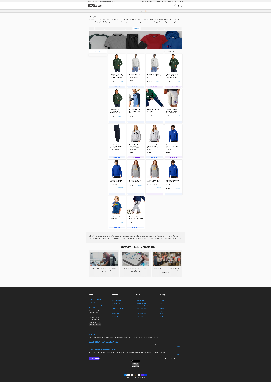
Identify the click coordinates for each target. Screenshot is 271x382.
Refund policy (129, 378)
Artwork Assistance (116, 300)
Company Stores (179, 1)
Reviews (162, 308)
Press (161, 305)
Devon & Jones (179, 28)
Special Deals (148, 1)
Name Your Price (166, 272)
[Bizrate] (269, 381)
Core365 (161, 28)
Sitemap (162, 318)
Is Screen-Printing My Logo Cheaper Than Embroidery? (102, 350)
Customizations (157, 1)
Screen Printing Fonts (141, 313)
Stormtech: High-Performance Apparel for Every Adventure (103, 342)
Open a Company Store (117, 311)
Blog (161, 311)
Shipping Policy (115, 313)
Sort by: (169, 51)
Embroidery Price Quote (118, 305)
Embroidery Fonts (140, 300)
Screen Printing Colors (141, 311)
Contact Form (103, 274)
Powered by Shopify (141, 377)
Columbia (153, 28)
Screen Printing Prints (141, 316)
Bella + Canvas (99, 28)
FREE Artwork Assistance (134, 274)
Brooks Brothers (110, 28)
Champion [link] (136, 28)
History (161, 303)
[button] (108, 5)
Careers (161, 316)
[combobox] (155, 5)
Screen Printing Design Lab (142, 308)
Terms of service (143, 378)
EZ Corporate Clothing (133, 377)
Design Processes (140, 298)
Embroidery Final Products (142, 305)
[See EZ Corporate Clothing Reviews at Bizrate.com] (135, 366)
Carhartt (129, 28)
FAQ (113, 298)
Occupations (170, 1)
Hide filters (98, 51)
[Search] (174, 6)
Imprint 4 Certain (93, 334)
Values (161, 313)
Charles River (145, 28)
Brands (164, 1)
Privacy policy (135, 378)
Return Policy (115, 316)
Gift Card (162, 300)
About (161, 298)
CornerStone (169, 28)
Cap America (120, 28)
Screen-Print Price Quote (118, 308)
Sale (143, 1)
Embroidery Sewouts (141, 303)
